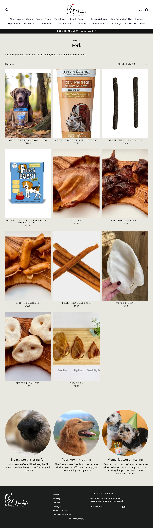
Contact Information (62, 514)
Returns (56, 503)
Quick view (28, 135)
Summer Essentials (99, 23)
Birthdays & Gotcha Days (124, 23)
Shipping (56, 498)
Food (142, 23)
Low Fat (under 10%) (121, 19)
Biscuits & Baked (99, 19)
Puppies (139, 19)
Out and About (65, 23)
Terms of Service (60, 510)
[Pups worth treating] (76, 433)
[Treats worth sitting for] (28, 433)
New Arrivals (16, 19)
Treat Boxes (60, 19)
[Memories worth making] (125, 433)
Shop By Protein (78, 19)
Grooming (81, 23)
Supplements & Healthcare (21, 23)
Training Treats (43, 19)
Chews (29, 19)
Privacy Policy (58, 507)
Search (56, 495)
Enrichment (46, 23)
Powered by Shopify (76, 519)
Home (76, 40)
